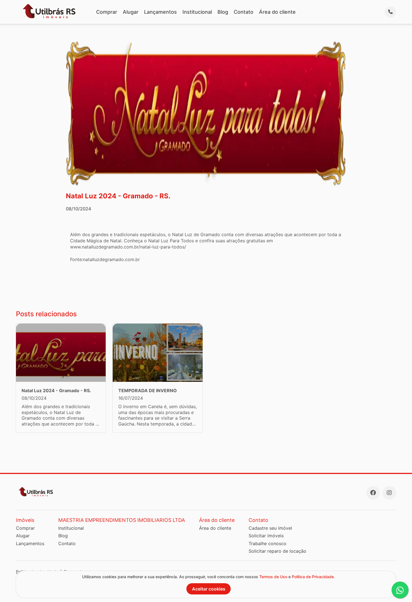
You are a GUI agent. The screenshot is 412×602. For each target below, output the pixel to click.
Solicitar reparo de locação (277, 551)
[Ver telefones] (390, 12)
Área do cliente (277, 12)
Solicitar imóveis (266, 535)
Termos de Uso (273, 576)
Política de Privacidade (313, 576)
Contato (243, 12)
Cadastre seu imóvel (270, 528)
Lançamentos (160, 12)
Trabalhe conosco (267, 543)
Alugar (130, 12)
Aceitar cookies (208, 589)
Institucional (197, 12)
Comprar (106, 12)
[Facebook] (373, 492)
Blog (222, 12)
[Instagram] (389, 492)
